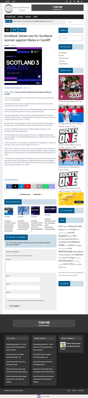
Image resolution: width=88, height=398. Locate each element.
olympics (67, 254)
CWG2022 (61, 233)
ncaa (70, 248)
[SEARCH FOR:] (74, 22)
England (63, 235)
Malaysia (79, 245)
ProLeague (71, 257)
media (60, 248)
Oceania (61, 255)
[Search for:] (71, 38)
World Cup (62, 267)
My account (81, 390)
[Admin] (63, 346)
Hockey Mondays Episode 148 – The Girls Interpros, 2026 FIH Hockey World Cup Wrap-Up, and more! (16, 347)
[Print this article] (40, 186)
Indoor (66, 245)
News (12, 92)
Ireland (71, 245)
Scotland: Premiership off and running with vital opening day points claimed (23, 225)
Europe (14, 30)
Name (7, 275)
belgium (62, 229)
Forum (35, 17)
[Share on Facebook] (9, 186)
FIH (74, 235)
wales (79, 264)
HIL (78, 239)
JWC (75, 245)
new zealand (78, 251)
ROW (61, 260)
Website (8, 292)
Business (67, 229)
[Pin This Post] (27, 186)
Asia (71, 226)
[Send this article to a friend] (34, 186)
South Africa (68, 264)
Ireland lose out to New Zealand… (69, 167)
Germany (62, 239)
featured (70, 236)
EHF (69, 233)
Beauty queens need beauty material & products (70, 346)
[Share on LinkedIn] (21, 186)
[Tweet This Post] (15, 186)
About (13, 1)
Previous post (25, 194)
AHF (60, 226)
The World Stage (10, 17)
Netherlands (65, 251)
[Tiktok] (70, 1)
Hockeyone (63, 242)
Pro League (78, 258)
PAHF (73, 255)
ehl (73, 232)
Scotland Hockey (12, 180)
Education (65, 233)
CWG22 (77, 229)
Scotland (13, 45)
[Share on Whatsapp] (46, 186)
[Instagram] (66, 1)
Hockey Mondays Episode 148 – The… (70, 101)
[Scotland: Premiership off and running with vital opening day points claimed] (23, 214)
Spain (76, 264)
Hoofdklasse (74, 241)
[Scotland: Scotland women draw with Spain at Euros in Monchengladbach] (35, 214)
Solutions (61, 264)
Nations (20, 17)
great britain (71, 239)
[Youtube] (78, 1)
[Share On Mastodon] (52, 186)
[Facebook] (82, 1)
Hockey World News (16, 88)
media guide (65, 248)
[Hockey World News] (16, 8)
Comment (8, 259)
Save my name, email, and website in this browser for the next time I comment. (26, 300)
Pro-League (62, 258)
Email (7, 284)
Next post (37, 194)
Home (6, 92)
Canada (72, 229)
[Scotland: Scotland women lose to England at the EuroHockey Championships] (51, 212)
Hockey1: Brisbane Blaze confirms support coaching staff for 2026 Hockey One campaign (16, 379)
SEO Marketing (76, 261)
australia (77, 226)
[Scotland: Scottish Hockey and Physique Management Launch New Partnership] (8, 214)
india (61, 245)
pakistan (79, 254)
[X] (74, 1)
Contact (8, 1)
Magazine (28, 17)
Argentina (65, 226)
